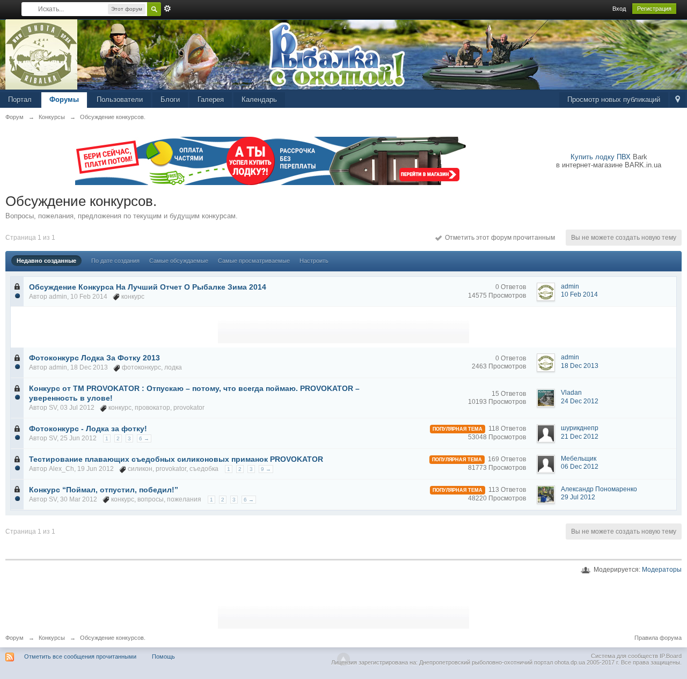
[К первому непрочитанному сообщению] (17, 295)
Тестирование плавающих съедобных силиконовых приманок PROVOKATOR (176, 459)
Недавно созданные (46, 260)
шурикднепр (579, 428)
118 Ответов (507, 428)
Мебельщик (578, 458)
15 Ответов (509, 393)
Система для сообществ (624, 656)
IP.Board (671, 656)
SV (53, 407)
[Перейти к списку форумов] (41, 54)
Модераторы (662, 569)
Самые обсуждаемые (178, 260)
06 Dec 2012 (579, 466)
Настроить (313, 260)
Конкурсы (52, 637)
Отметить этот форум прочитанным (498, 237)
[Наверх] (343, 659)
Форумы (64, 99)
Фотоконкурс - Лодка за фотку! (88, 428)
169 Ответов (507, 459)
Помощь (163, 656)
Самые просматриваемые (254, 260)
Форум (14, 637)
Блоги (170, 99)
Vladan (571, 392)
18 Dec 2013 (579, 366)
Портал (20, 99)
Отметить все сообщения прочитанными (80, 656)
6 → (144, 438)
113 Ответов (507, 489)
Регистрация (654, 8)
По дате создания (115, 260)
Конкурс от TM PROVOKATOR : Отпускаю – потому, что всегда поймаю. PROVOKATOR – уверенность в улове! (194, 393)
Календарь (259, 99)
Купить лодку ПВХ (601, 157)
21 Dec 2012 (579, 436)
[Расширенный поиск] (167, 8)
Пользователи (120, 99)
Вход (619, 8)
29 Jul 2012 (578, 497)
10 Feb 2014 (579, 294)
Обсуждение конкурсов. (112, 637)
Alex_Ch (61, 469)
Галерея (211, 99)
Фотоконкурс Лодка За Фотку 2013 (94, 357)
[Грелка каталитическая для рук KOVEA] (343, 326)
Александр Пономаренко (599, 489)
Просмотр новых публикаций (613, 99)
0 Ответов (510, 287)
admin (58, 296)
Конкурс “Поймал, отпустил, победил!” (103, 489)
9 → (266, 469)
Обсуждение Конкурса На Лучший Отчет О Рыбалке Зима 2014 (147, 287)
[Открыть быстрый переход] (677, 100)
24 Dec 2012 (579, 401)
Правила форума (658, 637)
